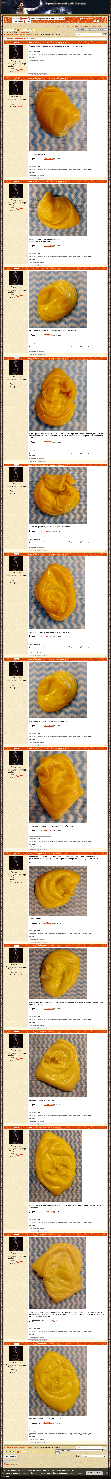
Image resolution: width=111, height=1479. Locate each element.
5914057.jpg (49, 636)
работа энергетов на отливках (50, 34)
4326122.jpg (49, 1105)
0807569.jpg (49, 1321)
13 (63, 1127)
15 (63, 1344)
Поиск (98, 26)
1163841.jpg (49, 1423)
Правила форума (88, 26)
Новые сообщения (61, 26)
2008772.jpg (49, 1009)
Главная (16, 19)
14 (63, 1235)
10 (63, 853)
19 (28, 30)
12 (63, 1032)
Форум (25, 19)
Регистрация (17, 21)
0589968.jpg (49, 442)
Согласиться (94, 1473)
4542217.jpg (49, 726)
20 (31, 30)
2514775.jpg (49, 531)
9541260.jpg (49, 923)
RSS (97, 21)
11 (62, 946)
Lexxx (28, 32)
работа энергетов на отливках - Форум (47, 19)
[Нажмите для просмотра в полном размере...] (58, 151)
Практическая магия (17, 34)
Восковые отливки (31, 34)
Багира (23, 32)
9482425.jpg (49, 246)
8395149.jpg (49, 1212)
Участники (75, 26)
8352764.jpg (49, 335)
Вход (28, 21)
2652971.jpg (49, 159)
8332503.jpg (49, 830)
